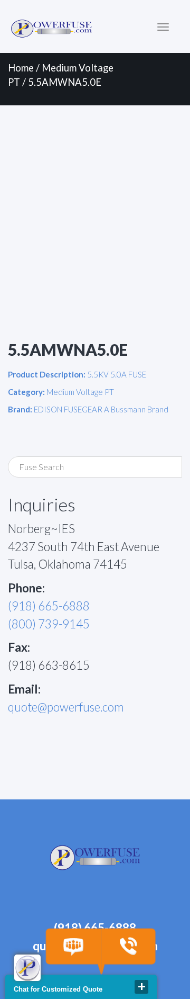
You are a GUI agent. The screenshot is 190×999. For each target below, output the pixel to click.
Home (21, 68)
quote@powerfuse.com (66, 707)
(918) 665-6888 (49, 606)
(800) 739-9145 (49, 624)
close (141, 987)
